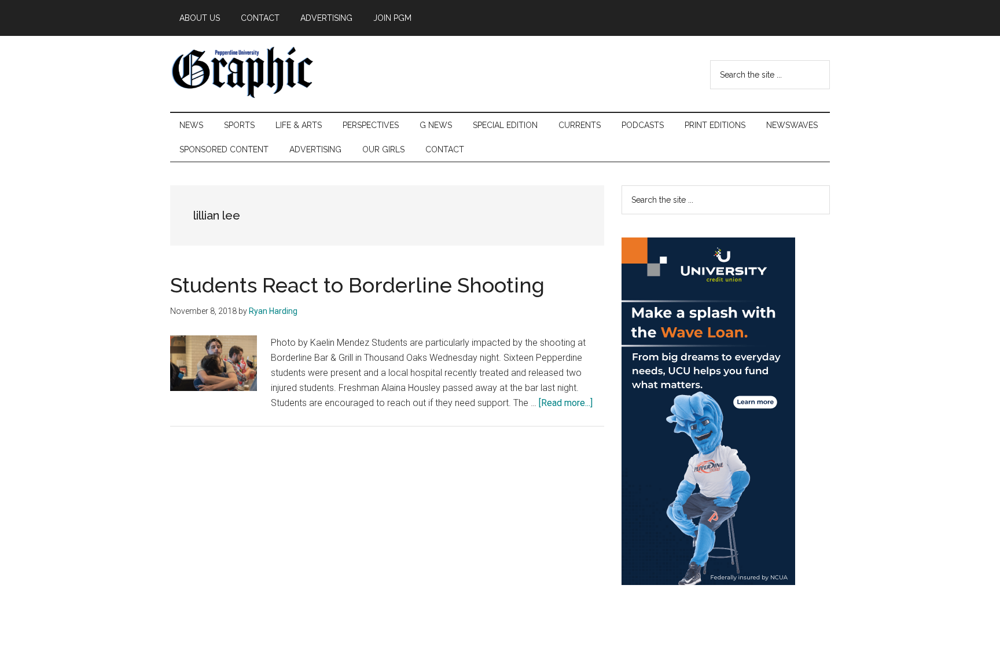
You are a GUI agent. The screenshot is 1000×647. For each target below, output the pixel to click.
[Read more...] (566, 402)
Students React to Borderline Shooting (357, 285)
